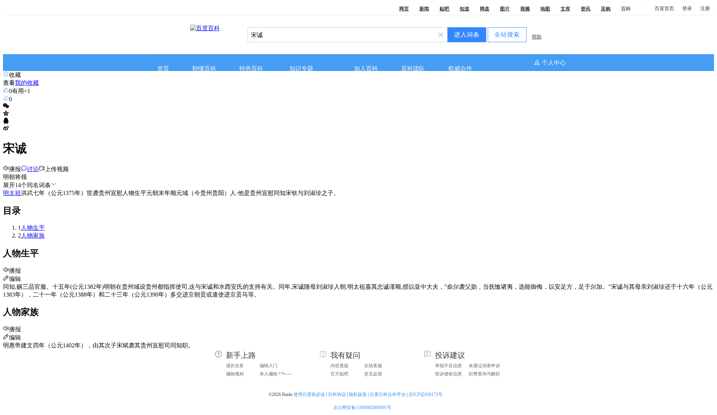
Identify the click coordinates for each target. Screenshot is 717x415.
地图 (545, 9)
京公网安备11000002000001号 (362, 407)
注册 (705, 8)
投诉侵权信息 (448, 374)
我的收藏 (27, 83)
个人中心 (554, 62)
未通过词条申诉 (484, 365)
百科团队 (413, 68)
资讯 (585, 9)
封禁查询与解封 (484, 374)
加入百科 (366, 68)
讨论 (33, 169)
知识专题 (301, 68)
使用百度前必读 (309, 394)
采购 (606, 9)
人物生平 (33, 227)
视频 (525, 9)
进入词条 (466, 34)
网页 (404, 9)
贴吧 (444, 9)
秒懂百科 (204, 68)
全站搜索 (507, 34)
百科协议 (337, 394)
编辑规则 (235, 374)
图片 (505, 9)
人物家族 (33, 235)
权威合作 (460, 68)
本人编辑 (268, 374)
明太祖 (12, 193)
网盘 (485, 9)
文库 (565, 9)
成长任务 (235, 365)
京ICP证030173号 (426, 394)
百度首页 (664, 8)
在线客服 (373, 365)
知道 (464, 9)
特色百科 (251, 68)
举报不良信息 (448, 365)
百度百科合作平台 (388, 394)
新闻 (424, 9)
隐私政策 (358, 394)
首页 (163, 68)
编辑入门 (268, 365)
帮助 (536, 37)
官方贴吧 (339, 374)
